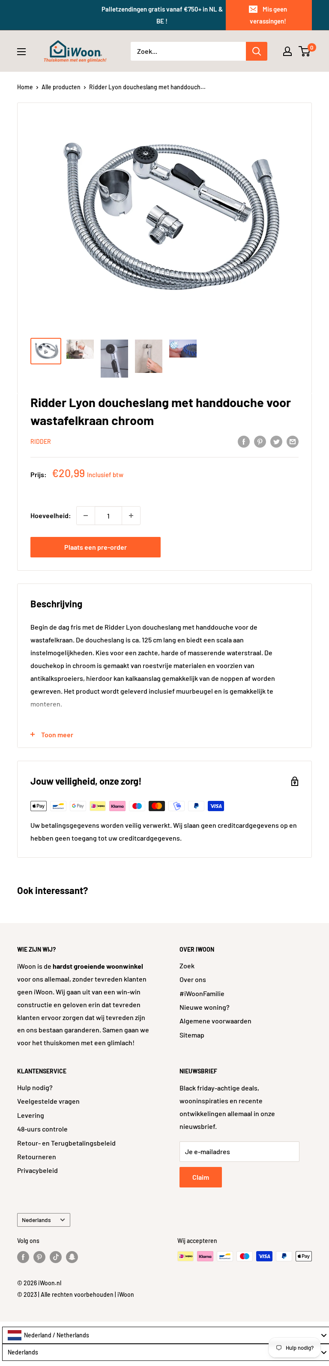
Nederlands (36, 1219)
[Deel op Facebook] (244, 441)
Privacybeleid (37, 1170)
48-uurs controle (42, 1129)
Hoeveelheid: (50, 515)
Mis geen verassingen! (268, 15)
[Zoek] (256, 51)
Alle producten (61, 87)
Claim (200, 1177)
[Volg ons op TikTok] (56, 1257)
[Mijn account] (287, 51)
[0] (304, 51)
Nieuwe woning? (204, 1007)
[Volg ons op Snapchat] (72, 1257)
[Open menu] (21, 51)
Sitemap (191, 1035)
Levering (30, 1115)
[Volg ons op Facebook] (23, 1257)
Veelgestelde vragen (48, 1101)
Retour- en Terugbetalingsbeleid (66, 1143)
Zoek (186, 965)
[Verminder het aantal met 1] (86, 516)
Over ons (192, 979)
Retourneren (36, 1156)
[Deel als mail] (293, 441)
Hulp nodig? (35, 1087)
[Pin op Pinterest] (260, 441)
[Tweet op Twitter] (276, 441)
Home (25, 87)
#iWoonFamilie (201, 993)
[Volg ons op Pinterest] (39, 1257)
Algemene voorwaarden (215, 1021)
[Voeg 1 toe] (131, 516)
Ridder (40, 441)
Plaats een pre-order (95, 547)
